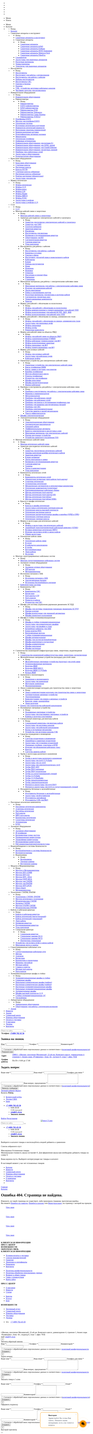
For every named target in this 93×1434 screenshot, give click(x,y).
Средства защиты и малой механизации (41, 411)
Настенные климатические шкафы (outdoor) (34, 985)
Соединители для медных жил (37, 297)
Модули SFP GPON (24, 886)
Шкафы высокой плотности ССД (29, 993)
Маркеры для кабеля (24, 963)
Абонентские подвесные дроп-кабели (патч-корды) (46, 479)
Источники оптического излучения (30, 125)
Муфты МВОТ (22, 196)
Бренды (9, 1296)
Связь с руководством (15, 1277)
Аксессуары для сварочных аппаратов (31, 60)
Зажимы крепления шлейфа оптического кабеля (45, 453)
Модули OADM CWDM (25, 905)
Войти (3, 1118)
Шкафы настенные (33, 648)
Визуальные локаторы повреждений (31, 130)
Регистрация (12, 1118)
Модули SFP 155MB (24, 872)
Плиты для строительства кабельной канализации (41, 705)
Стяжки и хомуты (23, 967)
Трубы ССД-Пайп (32, 776)
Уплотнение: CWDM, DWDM (28, 897)
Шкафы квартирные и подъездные (39, 642)
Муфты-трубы (31, 328)
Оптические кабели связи (35, 541)
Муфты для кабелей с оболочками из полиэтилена (46, 308)
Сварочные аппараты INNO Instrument (36, 51)
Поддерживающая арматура (27, 925)
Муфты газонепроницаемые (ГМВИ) (40, 339)
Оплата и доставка (13, 1020)
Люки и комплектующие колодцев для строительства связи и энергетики (55, 692)
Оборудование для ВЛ (34, 238)
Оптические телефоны (25, 139)
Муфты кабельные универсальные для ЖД (42, 341)
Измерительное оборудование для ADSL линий (35, 145)
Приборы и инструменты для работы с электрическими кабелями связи (54, 391)
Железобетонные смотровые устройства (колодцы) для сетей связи (52, 662)
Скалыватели (21, 57)
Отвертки (29, 273)
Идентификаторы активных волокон (31, 134)
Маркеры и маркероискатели (37, 394)
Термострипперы (23, 64)
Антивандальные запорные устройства (41, 695)
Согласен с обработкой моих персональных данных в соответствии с (46, 1349)
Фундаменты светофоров (35, 798)
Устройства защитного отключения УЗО (41, 437)
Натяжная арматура (24, 923)
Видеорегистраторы (24, 853)
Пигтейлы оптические (25, 811)
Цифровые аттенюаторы (26, 141)
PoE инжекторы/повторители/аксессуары (33, 844)
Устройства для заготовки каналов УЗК (41, 732)
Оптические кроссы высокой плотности (41, 510)
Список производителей (16, 1258)
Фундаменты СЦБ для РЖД (36, 800)
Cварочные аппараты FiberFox (33, 55)
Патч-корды (20, 813)
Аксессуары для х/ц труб (35, 763)
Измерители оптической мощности (30, 128)
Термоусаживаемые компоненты (38, 299)
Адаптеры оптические (34, 481)
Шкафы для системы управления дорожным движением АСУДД (52, 609)
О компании (11, 1178)
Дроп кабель (21, 921)
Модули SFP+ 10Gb (24, 877)
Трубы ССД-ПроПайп (34, 778)
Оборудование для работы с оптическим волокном (37, 1006)
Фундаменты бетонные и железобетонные (42, 793)
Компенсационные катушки (27, 132)
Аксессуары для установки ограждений (41, 743)
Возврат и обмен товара (16, 1275)
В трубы (28, 547)
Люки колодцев (31, 703)
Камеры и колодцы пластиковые (38, 716)
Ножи (27, 266)
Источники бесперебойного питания (40, 582)
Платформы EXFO (23, 119)
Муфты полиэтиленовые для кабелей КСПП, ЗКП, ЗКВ (48, 312)
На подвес (29, 554)
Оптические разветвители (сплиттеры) (41, 488)
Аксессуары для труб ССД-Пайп (38, 760)
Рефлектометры (26, 104)
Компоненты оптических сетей (38, 477)
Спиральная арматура (29, 934)
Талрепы (28, 466)
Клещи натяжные (32, 457)
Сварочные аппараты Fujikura (32, 49)
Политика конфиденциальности (19, 1271)
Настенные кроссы (23, 167)
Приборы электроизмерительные (39, 409)
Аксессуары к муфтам (25, 200)
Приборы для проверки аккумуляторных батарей (45, 405)
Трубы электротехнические (36, 782)
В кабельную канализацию (36, 545)
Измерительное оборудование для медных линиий (36, 150)
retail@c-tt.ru (10, 1337)
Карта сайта (11, 1279)
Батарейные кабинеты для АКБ (38, 629)
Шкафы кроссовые (33, 380)
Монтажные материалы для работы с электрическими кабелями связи (54, 286)
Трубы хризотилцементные (36, 780)
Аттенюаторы (21, 822)
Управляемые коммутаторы (27, 840)
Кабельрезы (30, 260)
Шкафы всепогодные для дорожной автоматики (45, 613)
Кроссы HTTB (21, 169)
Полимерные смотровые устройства (40, 712)
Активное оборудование (26, 831)
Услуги (9, 1298)
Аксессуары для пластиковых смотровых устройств (46, 714)
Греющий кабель (32, 426)
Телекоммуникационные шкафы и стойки (33, 978)
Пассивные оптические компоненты (31, 807)
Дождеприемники (32, 697)
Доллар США (11, 1099)
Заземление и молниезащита (37, 679)
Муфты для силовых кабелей (37, 354)
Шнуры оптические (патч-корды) (39, 492)
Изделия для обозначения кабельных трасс (42, 747)
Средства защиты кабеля (35, 752)
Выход (18, 1091)
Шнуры (19, 954)
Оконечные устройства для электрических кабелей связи (48, 365)
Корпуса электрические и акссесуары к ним (43, 431)
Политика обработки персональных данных (24, 1273)
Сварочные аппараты (29, 44)
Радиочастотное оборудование (28, 156)
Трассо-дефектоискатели (35, 413)
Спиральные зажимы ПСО (31, 936)
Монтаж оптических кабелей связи (34, 444)
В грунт (28, 543)
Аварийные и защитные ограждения (40, 741)
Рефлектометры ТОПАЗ (30, 117)
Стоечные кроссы (23, 165)
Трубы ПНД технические (35, 771)
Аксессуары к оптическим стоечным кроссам (44, 508)
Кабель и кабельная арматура (28, 914)
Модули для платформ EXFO (28, 121)
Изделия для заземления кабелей (38, 288)
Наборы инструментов (25, 79)
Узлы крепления (32, 244)
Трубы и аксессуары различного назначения (43, 758)
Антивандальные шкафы (26, 991)
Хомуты (28, 301)
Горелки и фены (32, 255)
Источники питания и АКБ (36, 578)
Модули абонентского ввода (37, 374)
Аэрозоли (19, 956)
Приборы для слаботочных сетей (29, 152)
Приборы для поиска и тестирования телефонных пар (47, 402)
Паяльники (29, 277)
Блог (8, 1301)
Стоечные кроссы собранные (28, 172)
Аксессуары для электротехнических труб (42, 765)
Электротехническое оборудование (39, 422)
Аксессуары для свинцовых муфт (39, 323)
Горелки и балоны (23, 84)
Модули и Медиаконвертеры (27, 870)
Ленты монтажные (33, 290)
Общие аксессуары (33, 534)
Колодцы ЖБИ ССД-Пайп (36, 670)
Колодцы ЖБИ (31, 666)
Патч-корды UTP (32, 596)
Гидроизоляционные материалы (38, 664)
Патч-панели (30, 598)
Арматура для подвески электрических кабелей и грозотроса (50, 222)
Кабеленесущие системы (30, 585)
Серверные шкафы (23, 980)
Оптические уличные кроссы (37, 519)
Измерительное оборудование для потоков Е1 (34, 143)
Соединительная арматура (36, 240)
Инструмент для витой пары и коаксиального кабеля (47, 257)
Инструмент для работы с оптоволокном (32, 75)
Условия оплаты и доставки (17, 1255)
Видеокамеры (26, 859)
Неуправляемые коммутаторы (28, 842)
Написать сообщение (9, 1088)
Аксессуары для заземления (36, 681)
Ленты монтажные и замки (36, 459)
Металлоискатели (32, 396)
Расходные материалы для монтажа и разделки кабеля (47, 295)
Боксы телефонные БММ (35, 367)
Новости (9, 1011)
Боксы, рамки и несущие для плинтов (40, 369)
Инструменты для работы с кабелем (30, 77)
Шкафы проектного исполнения (38, 615)
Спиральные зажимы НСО (31, 938)
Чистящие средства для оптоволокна (31, 90)
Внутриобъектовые (33, 550)
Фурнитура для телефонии (36, 378)
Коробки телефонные (34, 372)
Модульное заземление (34, 684)
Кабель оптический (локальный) (29, 919)
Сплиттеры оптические (25, 820)
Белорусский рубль (14, 1097)
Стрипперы (30, 279)
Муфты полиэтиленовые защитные (39, 343)
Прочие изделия (32, 611)
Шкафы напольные (33, 646)
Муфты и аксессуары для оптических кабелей (44, 525)
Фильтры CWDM (23, 903)
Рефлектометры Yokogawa (31, 112)
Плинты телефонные (34, 376)
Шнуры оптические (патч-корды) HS (40, 495)
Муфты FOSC (21, 198)
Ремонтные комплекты (34, 330)
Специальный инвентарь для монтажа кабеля (44, 723)
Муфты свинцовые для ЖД (36, 345)
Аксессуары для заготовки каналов (39, 725)
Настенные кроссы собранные (28, 174)
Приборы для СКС (33, 407)
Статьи (9, 1292)
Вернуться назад (55, 1203)
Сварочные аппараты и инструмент (30, 38)
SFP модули (30, 569)
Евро (8, 1101)
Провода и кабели (32, 600)
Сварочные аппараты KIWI (31, 46)
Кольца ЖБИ (30, 673)
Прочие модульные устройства (38, 435)
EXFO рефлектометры (29, 106)
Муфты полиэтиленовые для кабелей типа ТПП (45, 314)
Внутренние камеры (28, 864)
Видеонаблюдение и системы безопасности (33, 850)
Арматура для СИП (33, 224)
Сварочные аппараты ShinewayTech (35, 53)
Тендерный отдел (13, 1309)
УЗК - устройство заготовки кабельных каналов (35, 88)
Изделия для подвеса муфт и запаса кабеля (42, 532)
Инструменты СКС (23, 82)
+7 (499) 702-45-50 (18, 1322)
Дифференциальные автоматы (37, 429)
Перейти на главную (19, 1203)
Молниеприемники (33, 686)
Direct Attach (21, 888)
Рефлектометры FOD (29, 110)
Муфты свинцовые (33, 325)
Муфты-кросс (21, 189)
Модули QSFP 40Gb (24, 879)
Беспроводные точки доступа (28, 835)
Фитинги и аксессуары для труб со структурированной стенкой (51, 787)
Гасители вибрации (33, 227)
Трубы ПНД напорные (34, 769)
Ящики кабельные (32, 385)
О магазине (10, 1022)
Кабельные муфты (32, 358)
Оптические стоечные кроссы (37, 517)
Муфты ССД (21, 187)
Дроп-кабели (30, 552)
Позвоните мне (7, 1052)
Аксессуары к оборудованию (27, 154)
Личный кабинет (8, 1091)
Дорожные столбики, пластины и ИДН (41, 745)
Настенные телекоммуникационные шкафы (34, 987)
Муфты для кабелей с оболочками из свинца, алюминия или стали (52, 321)
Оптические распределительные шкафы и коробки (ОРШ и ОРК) (52, 514)
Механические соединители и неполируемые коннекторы (49, 486)
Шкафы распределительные (36, 383)
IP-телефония (21, 833)
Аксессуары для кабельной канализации (42, 727)
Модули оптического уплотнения (29, 899)
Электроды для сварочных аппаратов (31, 66)
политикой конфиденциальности (75, 1049)
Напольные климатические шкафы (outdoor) (34, 982)
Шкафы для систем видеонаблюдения (40, 640)
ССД (17, 209)
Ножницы (29, 268)
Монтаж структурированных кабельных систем (40, 560)
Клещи (28, 262)
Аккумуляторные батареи (35, 580)
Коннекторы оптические (26, 818)
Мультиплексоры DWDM (26, 908)
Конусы (28, 749)
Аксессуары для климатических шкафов (41, 624)
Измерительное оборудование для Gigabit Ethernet (36, 147)
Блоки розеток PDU (33, 631)
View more (10, 1207)
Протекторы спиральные (30, 941)
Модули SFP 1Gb (23, 875)
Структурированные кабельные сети (31, 952)
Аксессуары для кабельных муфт (38, 356)
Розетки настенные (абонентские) (29, 176)
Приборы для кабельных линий (38, 398)
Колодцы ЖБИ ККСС (34, 668)
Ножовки (29, 270)
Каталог (14, 31)
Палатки (19, 86)
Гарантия (9, 1260)
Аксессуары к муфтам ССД (27, 202)
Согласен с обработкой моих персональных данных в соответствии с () (47, 1049)
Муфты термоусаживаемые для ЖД (39, 347)
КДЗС (18, 824)
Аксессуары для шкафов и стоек (38, 626)
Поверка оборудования (15, 1017)
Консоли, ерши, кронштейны (37, 701)
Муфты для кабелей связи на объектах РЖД (43, 336)
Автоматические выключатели (38, 424)
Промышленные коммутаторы (28, 837)
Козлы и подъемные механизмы (38, 730)
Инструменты (21, 73)
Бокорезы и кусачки (33, 253)
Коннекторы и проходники (27, 960)
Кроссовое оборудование (26, 163)
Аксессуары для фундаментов (37, 796)
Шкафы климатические (35, 644)
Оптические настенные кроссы (38, 512)
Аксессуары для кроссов (26, 178)
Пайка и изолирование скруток (38, 292)
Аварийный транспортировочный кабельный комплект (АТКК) (51, 528)
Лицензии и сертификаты (16, 1262)
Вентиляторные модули (35, 633)
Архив (13, 1009)
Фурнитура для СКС (33, 602)
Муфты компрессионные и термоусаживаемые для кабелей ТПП (52, 310)
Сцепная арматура (32, 242)
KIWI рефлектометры (29, 108)
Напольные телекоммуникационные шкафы (34, 989)
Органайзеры (21, 998)
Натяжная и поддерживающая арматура (41, 235)
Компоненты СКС (32, 591)
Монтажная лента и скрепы (27, 945)
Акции (9, 1013)
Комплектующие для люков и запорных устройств (46, 699)
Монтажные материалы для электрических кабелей (46, 433)
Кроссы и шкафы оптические (37, 506)
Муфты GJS (20, 191)
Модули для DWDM (24, 883)
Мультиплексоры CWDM (26, 901)
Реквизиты (10, 1264)
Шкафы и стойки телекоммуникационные (42, 622)
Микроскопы (21, 136)
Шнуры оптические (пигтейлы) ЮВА (40, 499)
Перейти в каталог (36, 1203)
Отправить (6, 1351)
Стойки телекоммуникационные (38, 635)
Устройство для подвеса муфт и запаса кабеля (34, 943)
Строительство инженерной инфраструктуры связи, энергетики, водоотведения (53, 655)
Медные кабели (22, 965)
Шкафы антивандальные (35, 637)
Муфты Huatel (21, 194)
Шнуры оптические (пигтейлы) (38, 497)
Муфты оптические (24, 185)
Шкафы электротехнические (32, 415)
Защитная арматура (33, 229)
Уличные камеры (27, 861)
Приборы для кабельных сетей (37, 400)
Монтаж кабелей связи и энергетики (35, 216)
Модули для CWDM (24, 881)
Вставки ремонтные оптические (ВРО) (41, 530)
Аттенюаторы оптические (36, 484)
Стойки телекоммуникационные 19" (31, 995)
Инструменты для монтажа (36, 233)
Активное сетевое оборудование (38, 567)
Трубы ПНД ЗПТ (32, 767)
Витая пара (29, 593)
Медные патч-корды (24, 969)
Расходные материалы (25, 62)
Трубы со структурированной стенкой (41, 774)
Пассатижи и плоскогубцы (36, 275)
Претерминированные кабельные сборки (42, 490)
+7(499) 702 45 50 (17, 1033)
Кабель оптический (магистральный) (31, 916)
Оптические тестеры (24, 123)
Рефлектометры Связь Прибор (32, 115)
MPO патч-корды (23, 815)
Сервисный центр (13, 1015)
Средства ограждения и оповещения (40, 738)
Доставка (9, 1316)
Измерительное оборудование (28, 97)
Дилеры (9, 1024)
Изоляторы (29, 231)
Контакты (10, 1026)
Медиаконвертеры (32, 571)
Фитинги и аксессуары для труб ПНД (40, 785)
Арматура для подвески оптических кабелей (43, 451)
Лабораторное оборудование (27, 1004)
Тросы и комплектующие (35, 468)
